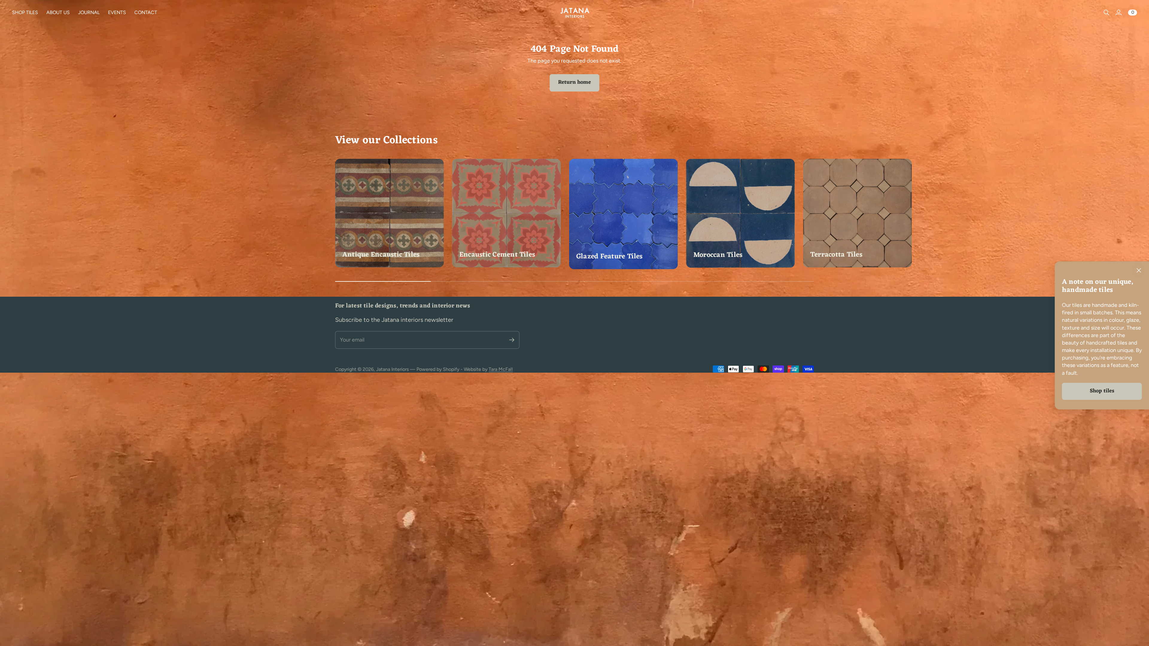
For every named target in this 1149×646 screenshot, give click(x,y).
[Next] (807, 214)
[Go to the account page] (1118, 13)
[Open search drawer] (1106, 13)
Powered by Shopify (438, 369)
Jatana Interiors (392, 369)
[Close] (1138, 270)
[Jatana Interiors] (574, 12)
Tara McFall (501, 369)
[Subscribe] (512, 340)
